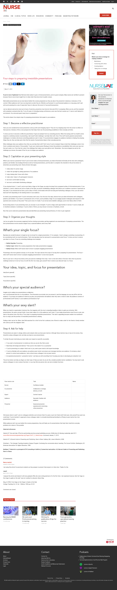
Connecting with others (100, 63)
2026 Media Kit (85, 1)
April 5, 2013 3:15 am (8, 473)
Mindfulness (97, 61)
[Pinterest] (22, 1)
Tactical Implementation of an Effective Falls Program (93, 560)
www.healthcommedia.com (106, 545)
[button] (113, 9)
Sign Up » (96, 133)
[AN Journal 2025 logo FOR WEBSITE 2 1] (12, 8)
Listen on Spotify (88, 564)
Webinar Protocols (46, 566)
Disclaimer (67, 578)
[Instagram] (11, 1)
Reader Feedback (45, 562)
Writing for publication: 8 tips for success (48, 519)
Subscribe (5, 564)
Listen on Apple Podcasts (90, 568)
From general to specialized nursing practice (67, 519)
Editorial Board (7, 558)
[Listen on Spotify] (82, 564)
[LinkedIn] (14, 1)
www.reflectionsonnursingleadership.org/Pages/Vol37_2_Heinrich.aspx (23, 435)
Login (4, 566)
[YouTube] (18, 1)
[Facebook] (3, 1)
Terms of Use (50, 578)
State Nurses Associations (95, 1)
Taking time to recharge (100, 68)
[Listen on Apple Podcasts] (82, 568)
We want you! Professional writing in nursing (29, 519)
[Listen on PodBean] (82, 571)
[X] (7, 1)
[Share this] (14, 84)
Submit (101, 73)
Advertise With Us (45, 558)
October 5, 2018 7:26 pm (8, 464)
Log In (112, 1)
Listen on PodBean (89, 571)
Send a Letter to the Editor (48, 560)
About (73, 1)
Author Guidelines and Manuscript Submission (53, 564)
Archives (5, 560)
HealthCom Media (106, 1)
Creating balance (98, 66)
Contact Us (77, 1)
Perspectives (6, 562)
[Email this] (10, 84)
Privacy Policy (59, 578)
